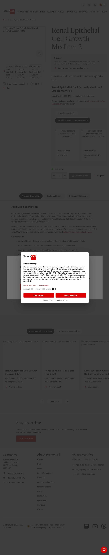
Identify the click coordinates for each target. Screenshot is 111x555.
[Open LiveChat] (104, 550)
